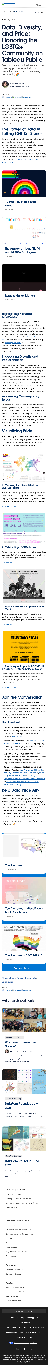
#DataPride (17, 736)
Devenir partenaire (13, 1274)
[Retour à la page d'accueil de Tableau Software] (10, 2)
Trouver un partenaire (15, 1269)
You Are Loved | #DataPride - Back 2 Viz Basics (24, 910)
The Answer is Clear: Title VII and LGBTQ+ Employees (22, 250)
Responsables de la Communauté (19, 1234)
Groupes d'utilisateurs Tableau (18, 1230)
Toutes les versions (13, 1301)
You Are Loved (14, 865)
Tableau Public (19, 12)
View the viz (7, 506)
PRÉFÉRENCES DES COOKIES (23, 1338)
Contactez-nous (12, 1212)
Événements (11, 1256)
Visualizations (8, 982)
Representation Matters (20, 295)
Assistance (10, 1283)
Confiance (14, 1317)
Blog (11, 12)
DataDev (9, 1238)
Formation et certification (16, 1292)
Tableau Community (26, 978)
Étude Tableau (11, 1207)
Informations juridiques (12, 1327)
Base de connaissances (15, 1287)
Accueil (6, 12)
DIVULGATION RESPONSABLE (29, 1332)
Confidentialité (11, 1332)
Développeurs (32, 1317)
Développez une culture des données (21, 1198)
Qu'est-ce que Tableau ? (17, 1189)
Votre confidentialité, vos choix (25, 1343)
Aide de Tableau (12, 1296)
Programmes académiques (16, 1252)
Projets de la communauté (16, 1243)
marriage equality (13, 342)
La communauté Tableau (17, 1220)
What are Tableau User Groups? (21, 1044)
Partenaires (11, 1265)
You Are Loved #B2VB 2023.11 (23, 955)
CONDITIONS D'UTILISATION (33, 1327)
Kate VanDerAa (17, 83)
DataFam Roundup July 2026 (21, 1106)
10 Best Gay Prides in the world (21, 203)
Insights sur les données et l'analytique (22, 1203)
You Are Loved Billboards (31, 770)
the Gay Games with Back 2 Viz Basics (21, 772)
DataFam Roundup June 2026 (22, 1163)
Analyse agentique (13, 1194)
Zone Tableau (11, 1247)
